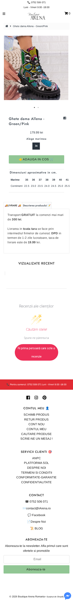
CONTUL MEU (36, 429)
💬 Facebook (36, 515)
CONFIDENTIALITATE (36, 482)
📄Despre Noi (36, 521)
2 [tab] (38, 107)
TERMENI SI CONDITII (36, 472)
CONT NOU (36, 424)
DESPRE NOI (36, 467)
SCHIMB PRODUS (36, 414)
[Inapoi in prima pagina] (7, 26)
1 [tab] (34, 107)
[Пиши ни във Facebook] (67, 598)
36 (36, 146)
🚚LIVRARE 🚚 (13, 205)
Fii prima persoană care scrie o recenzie (36, 352)
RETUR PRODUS (36, 419)
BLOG (39, 528)
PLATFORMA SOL (36, 462)
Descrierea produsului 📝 (37, 205)
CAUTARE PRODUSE (36, 434)
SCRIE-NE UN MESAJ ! (36, 438)
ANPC (36, 458)
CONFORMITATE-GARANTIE (36, 477)
